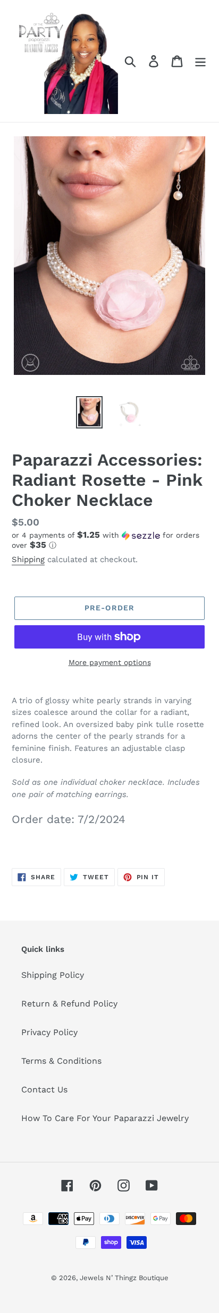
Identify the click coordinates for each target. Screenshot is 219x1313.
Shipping (28, 559)
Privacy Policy (49, 1032)
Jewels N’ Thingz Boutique (124, 1278)
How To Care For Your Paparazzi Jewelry (105, 1118)
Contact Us (44, 1089)
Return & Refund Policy (69, 1004)
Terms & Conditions (61, 1061)
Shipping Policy (52, 975)
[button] (109, 540)
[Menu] (200, 61)
